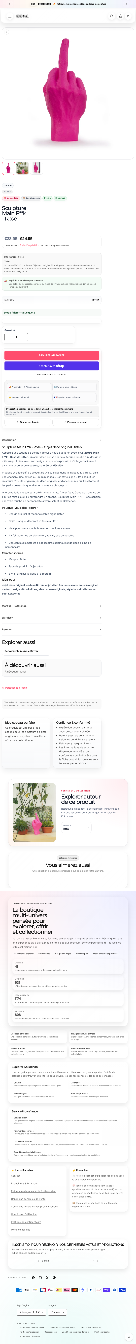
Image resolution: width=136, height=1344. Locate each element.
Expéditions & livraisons (24, 1183)
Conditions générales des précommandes (34, 1206)
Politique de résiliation (30, 1336)
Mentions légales (20, 1229)
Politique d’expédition (29, 1332)
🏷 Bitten (8, 185)
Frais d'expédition (29, 245)
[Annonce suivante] (126, 4)
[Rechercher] (111, 16)
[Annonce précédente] (9, 4)
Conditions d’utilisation (90, 1327)
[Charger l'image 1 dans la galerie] (8, 168)
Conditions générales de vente (28, 1198)
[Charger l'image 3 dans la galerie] (36, 168)
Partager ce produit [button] (16, 687)
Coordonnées (50, 1332)
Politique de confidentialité (26, 1222)
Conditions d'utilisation (24, 1214)
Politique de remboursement (32, 1327)
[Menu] (9, 16)
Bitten (95, 299)
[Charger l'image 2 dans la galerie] (22, 168)
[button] (128, 16)
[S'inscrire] (93, 1261)
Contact (15, 1175)
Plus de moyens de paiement (51, 374)
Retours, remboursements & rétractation (33, 1191)
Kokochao (30, 1323)
